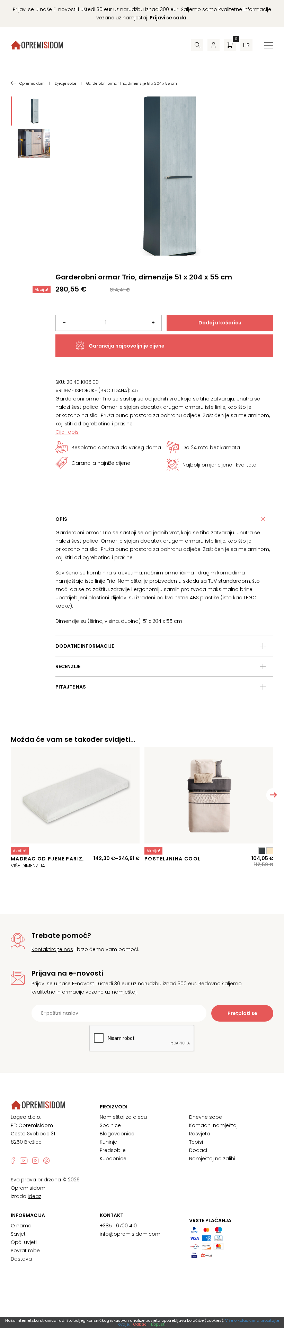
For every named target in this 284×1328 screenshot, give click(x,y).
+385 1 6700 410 (118, 1225)
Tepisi (196, 1141)
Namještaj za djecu (123, 1117)
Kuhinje (108, 1141)
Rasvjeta (199, 1133)
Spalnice (110, 1125)
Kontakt (111, 1215)
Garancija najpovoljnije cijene (127, 345)
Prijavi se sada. (169, 17)
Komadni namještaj (213, 1125)
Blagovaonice (117, 1133)
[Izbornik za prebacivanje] (268, 45)
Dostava (21, 1258)
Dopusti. (158, 1324)
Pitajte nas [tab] (70, 686)
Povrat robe (25, 1250)
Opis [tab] (61, 519)
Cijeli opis (67, 431)
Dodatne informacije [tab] (84, 646)
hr (246, 45)
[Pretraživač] (197, 45)
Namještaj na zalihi (212, 1158)
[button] (273, 795)
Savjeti (19, 1233)
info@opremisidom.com (130, 1233)
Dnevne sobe (205, 1117)
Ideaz (34, 1196)
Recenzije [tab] (67, 666)
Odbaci (140, 1324)
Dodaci (198, 1150)
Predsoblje (113, 1150)
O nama (21, 1225)
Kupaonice (113, 1158)
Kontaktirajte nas (52, 949)
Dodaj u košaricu (219, 322)
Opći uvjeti (24, 1242)
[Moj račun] (213, 45)
